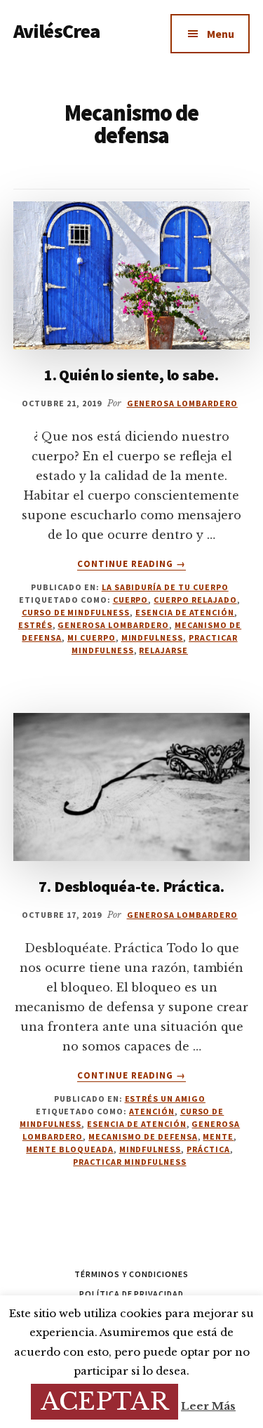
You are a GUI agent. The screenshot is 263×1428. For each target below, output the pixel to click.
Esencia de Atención (184, 612)
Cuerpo (131, 599)
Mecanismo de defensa (142, 1136)
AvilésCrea (56, 31)
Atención (152, 1111)
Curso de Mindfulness (76, 612)
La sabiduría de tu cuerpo (165, 587)
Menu (220, 34)
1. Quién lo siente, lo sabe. (131, 375)
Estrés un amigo (165, 1098)
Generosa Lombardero (113, 625)
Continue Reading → (132, 564)
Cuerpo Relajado (195, 599)
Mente (218, 1136)
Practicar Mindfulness (129, 1161)
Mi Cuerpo (91, 637)
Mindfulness (152, 637)
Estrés (35, 625)
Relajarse (163, 650)
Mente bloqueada (69, 1149)
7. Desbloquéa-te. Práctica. (131, 886)
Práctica (208, 1149)
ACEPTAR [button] (104, 1401)
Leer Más (208, 1406)
